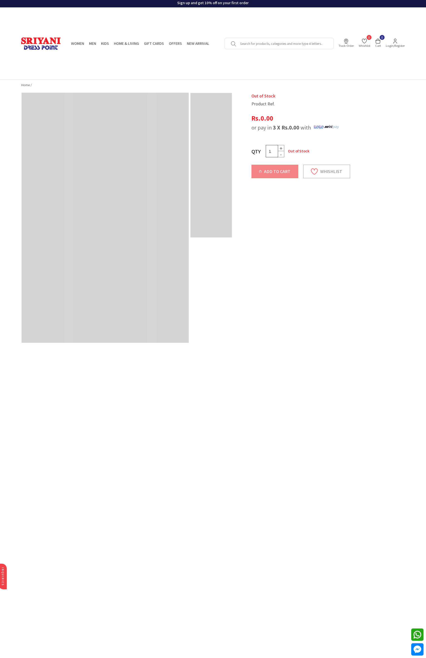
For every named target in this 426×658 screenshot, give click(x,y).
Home (25, 84)
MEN (92, 43)
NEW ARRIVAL (198, 43)
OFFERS (175, 43)
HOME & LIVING (126, 43)
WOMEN (77, 43)
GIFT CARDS (154, 43)
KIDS (105, 43)
